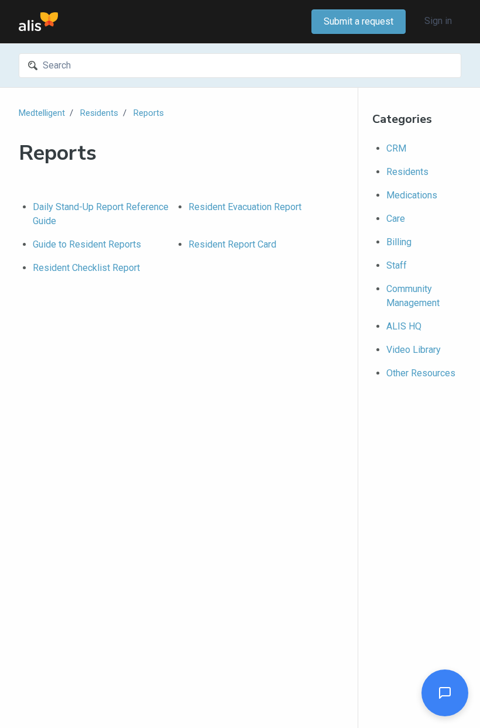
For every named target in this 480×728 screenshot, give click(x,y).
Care (395, 218)
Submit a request (358, 21)
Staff (396, 265)
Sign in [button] (438, 20)
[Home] (38, 21)
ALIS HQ (403, 326)
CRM (396, 148)
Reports (148, 113)
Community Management (413, 295)
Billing (399, 242)
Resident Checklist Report (86, 267)
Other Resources (420, 373)
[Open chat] (444, 692)
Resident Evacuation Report (244, 206)
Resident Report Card (232, 244)
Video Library (413, 349)
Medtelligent (42, 113)
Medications (411, 195)
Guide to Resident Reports (87, 244)
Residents (99, 113)
